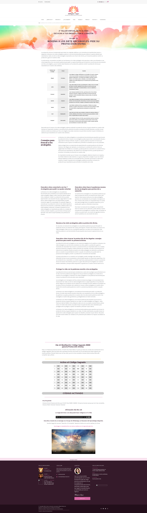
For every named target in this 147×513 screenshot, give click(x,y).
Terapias (80, 19)
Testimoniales (47, 1)
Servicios (94, 19)
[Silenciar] (86, 417)
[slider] (89, 417)
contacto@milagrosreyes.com (63, 476)
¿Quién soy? (49, 19)
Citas (74, 19)
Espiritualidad (47, 469)
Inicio (42, 19)
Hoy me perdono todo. (96, 478)
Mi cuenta (40, 1)
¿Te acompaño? (66, 19)
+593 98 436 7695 (61, 474)
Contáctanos (103, 19)
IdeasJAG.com (49, 511)
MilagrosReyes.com (62, 506)
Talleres (87, 19)
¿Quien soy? (82, 498)
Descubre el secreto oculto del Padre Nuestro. (49, 477)
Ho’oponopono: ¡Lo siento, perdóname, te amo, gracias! (100, 475)
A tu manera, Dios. (47, 470)
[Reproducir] (57, 417)
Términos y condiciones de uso (44, 507)
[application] (73, 417)
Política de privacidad (55, 507)
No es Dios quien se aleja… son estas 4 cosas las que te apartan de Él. (49, 483)
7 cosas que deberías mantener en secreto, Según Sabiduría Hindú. (99, 470)
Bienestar (58, 19)
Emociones (52, 480)
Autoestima (94, 477)
